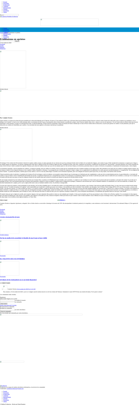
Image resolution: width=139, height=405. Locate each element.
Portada (5, 2)
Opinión (5, 9)
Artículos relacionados (6, 217)
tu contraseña (18, 302)
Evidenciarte (6, 5)
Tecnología (6, 10)
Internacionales (7, 7)
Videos (5, 12)
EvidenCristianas (4, 234)
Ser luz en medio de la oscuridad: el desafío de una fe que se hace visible (23, 238)
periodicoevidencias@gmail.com (15, 388)
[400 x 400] (16, 160)
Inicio (1, 32)
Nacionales (6, 3)
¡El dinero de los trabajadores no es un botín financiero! (18, 280)
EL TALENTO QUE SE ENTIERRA (12, 259)
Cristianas (5, 6)
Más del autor (16, 217)
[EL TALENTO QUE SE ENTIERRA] (9, 254)
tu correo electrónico (20, 309)
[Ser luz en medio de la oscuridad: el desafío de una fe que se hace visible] (9, 233)
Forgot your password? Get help (8, 305)
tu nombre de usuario (20, 300)
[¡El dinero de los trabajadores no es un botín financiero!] (9, 275)
